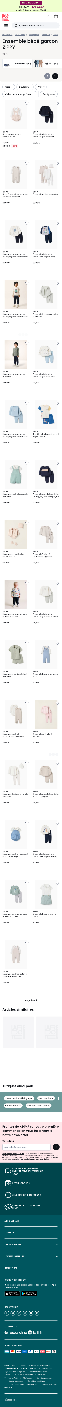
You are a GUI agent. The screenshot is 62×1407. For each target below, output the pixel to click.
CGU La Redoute (26, 1375)
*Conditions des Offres (36, 1381)
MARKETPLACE (11, 1268)
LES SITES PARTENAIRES (15, 1256)
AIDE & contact (12, 1220)
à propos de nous (13, 1244)
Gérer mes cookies (16, 1381)
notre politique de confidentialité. (34, 1159)
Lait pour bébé (46, 1098)
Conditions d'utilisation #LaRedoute (19, 1378)
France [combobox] (11, 1400)
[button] (56, 16)
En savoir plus (11, 1287)
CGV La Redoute (11, 1365)
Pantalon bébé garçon (38, 1105)
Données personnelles (45, 1378)
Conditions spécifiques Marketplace (36, 1365)
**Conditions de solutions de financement (21, 1384)
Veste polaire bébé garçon (19, 1098)
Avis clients (41, 1375)
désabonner (34, 1157)
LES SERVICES (11, 1232)
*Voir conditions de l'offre (13, 1154)
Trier (7, 86)
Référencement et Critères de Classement (21, 1368)
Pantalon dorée (13, 1105)
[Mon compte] (47, 16)
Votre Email (8, 1141)
